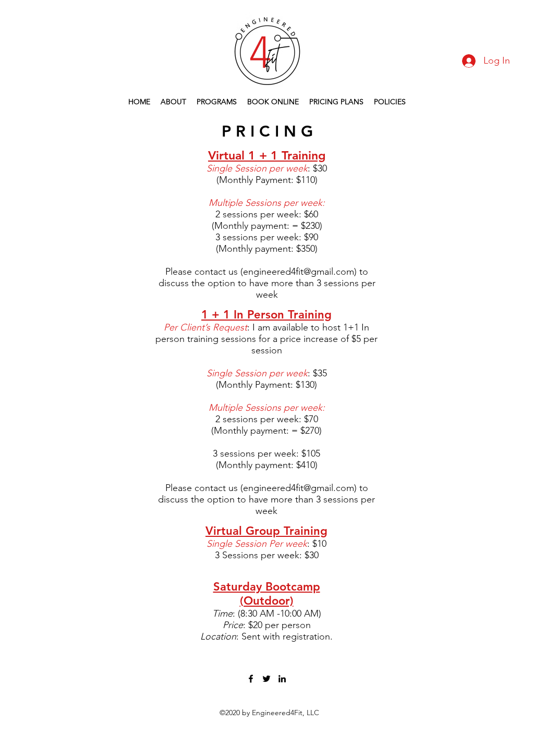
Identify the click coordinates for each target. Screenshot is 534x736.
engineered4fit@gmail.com (298, 271)
